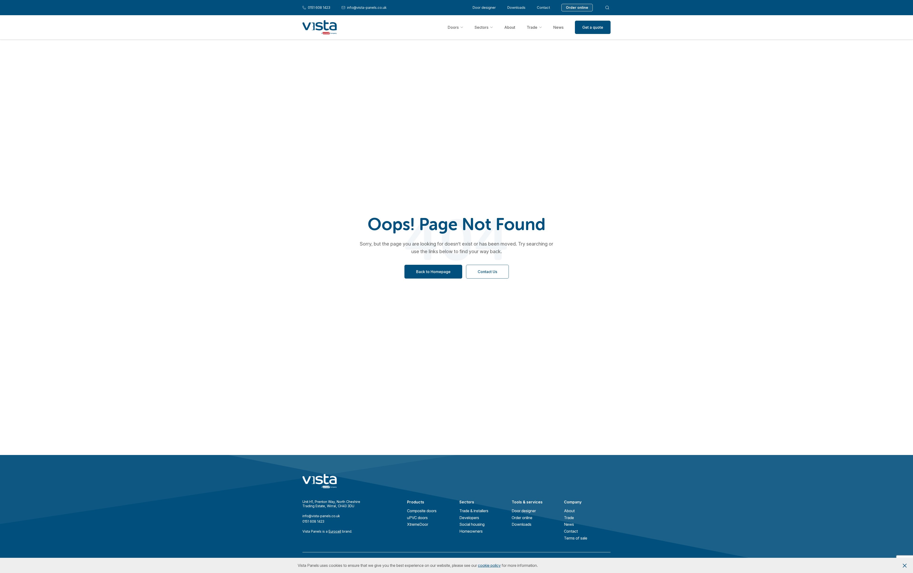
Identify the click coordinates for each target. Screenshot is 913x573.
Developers (469, 517)
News (558, 27)
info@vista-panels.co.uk (364, 7)
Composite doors (422, 510)
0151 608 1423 (316, 7)
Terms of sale (575, 538)
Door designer (484, 7)
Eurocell (335, 531)
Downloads (516, 7)
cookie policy (489, 565)
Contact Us (487, 272)
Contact (543, 7)
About (509, 27)
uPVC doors (417, 517)
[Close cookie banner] (904, 565)
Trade (532, 27)
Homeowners (471, 531)
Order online (577, 7)
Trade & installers (473, 510)
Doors (453, 27)
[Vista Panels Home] (319, 27)
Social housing (472, 524)
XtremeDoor (417, 524)
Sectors (481, 27)
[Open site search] (607, 7)
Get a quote (592, 27)
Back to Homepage (433, 272)
